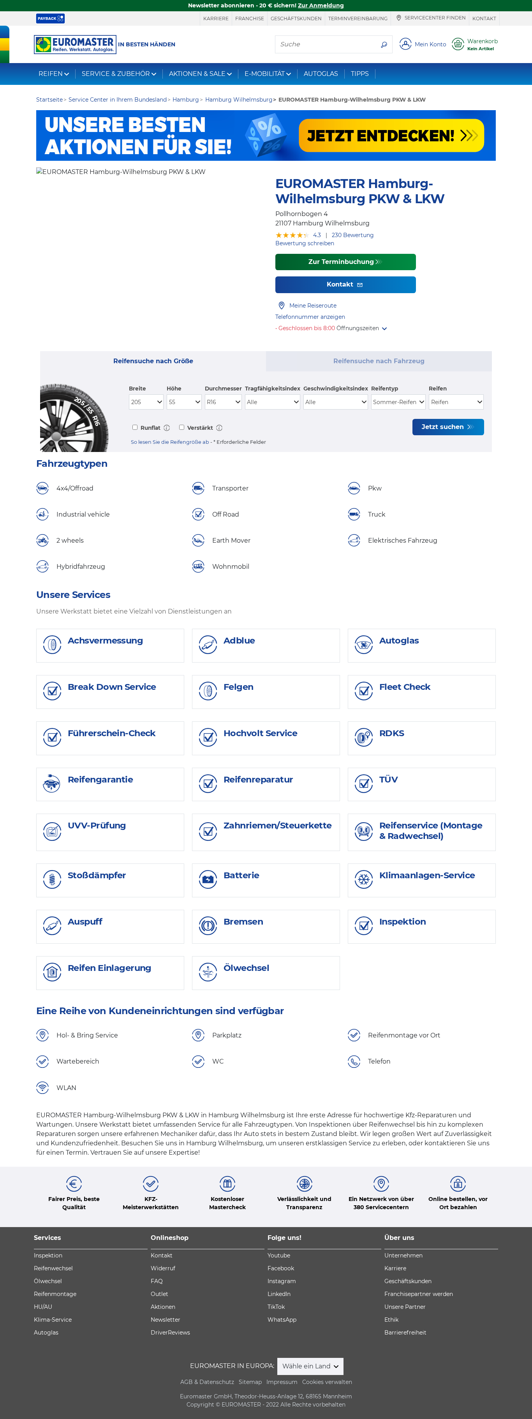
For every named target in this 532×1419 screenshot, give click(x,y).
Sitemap (250, 1382)
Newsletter (165, 1319)
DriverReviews (170, 1332)
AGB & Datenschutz (207, 1382)
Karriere (216, 18)
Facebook (281, 1268)
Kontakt (484, 18)
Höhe (174, 388)
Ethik (391, 1319)
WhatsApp (282, 1319)
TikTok (276, 1306)
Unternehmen (403, 1255)
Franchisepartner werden (418, 1294)
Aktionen (163, 1306)
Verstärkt (199, 428)
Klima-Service (53, 1319)
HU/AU (43, 1306)
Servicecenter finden (434, 18)
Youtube (279, 1255)
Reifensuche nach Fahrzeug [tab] (379, 361)
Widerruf (163, 1268)
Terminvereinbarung (358, 18)
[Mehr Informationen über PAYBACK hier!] (50, 18)
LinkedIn (279, 1294)
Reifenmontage (55, 1294)
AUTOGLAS (321, 73)
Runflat (149, 428)
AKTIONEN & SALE (197, 73)
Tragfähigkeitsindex (272, 388)
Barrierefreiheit (405, 1332)
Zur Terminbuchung (341, 262)
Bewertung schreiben (304, 243)
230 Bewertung (353, 235)
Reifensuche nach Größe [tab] (153, 361)
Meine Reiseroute (312, 305)
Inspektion (48, 1255)
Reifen (438, 388)
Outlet (159, 1294)
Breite (137, 388)
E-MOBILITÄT (265, 73)
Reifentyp (384, 388)
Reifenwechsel (53, 1268)
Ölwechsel (48, 1281)
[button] (361, 328)
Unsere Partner (405, 1306)
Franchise (249, 18)
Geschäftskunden (296, 18)
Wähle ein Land (307, 1366)
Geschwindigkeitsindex (335, 388)
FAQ (157, 1281)
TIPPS (360, 73)
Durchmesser (223, 388)
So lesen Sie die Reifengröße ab (170, 442)
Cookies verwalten (327, 1382)
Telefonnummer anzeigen (310, 316)
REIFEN (51, 73)
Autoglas (46, 1332)
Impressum (282, 1382)
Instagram (282, 1281)
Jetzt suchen (444, 427)
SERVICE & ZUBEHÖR (116, 73)
